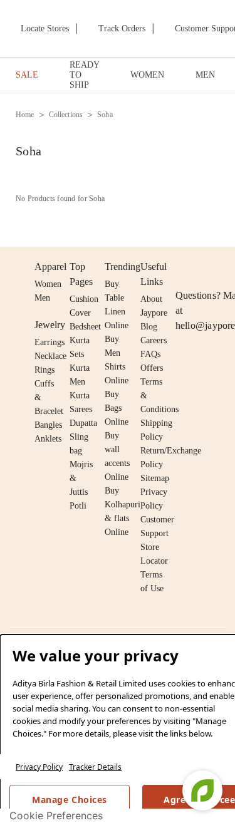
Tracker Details (95, 767)
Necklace (50, 356)
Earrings (49, 342)
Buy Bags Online (116, 408)
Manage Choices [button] (69, 799)
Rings (44, 370)
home (25, 114)
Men (42, 298)
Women (47, 284)
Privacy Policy (39, 767)
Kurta (80, 368)
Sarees (81, 409)
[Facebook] (207, 266)
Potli (78, 505)
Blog (148, 326)
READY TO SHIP (84, 75)
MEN (205, 75)
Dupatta (83, 423)
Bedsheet (85, 326)
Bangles (48, 425)
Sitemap (154, 478)
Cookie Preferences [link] (56, 815)
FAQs (150, 354)
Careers (153, 340)
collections (66, 114)
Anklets (47, 438)
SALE (27, 75)
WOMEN (147, 75)
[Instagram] (183, 266)
